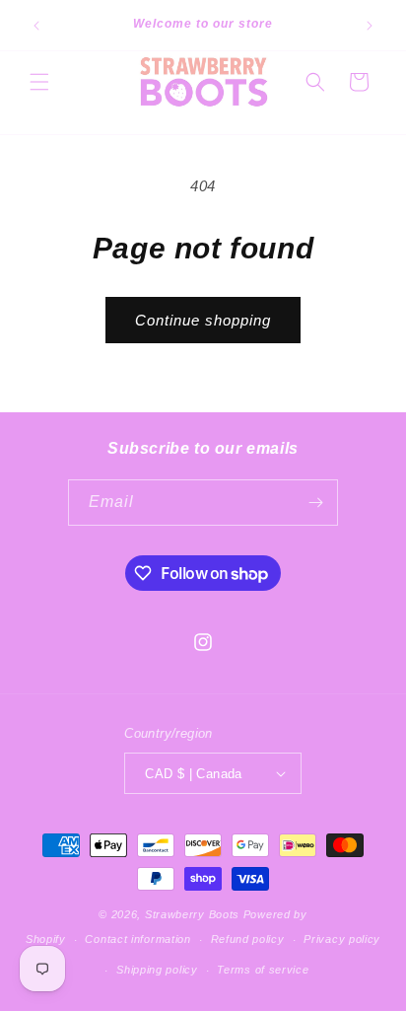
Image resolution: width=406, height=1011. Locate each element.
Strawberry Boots (192, 914)
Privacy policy (342, 939)
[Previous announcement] (36, 25)
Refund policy (248, 939)
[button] (39, 82)
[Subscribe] (315, 502)
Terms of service (262, 969)
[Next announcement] (369, 25)
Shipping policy (157, 969)
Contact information (137, 939)
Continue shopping (203, 320)
